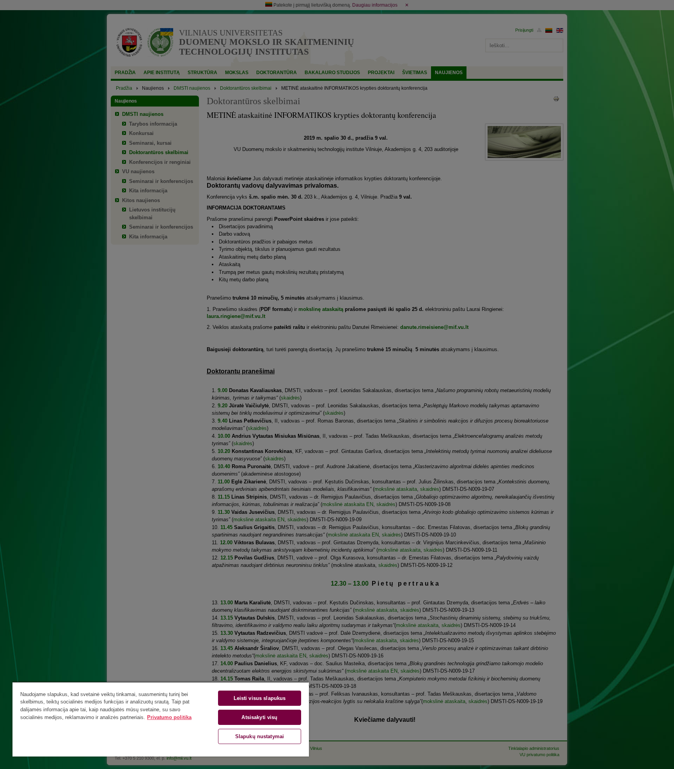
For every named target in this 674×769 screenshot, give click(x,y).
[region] (160, 719)
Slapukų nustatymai (259, 736)
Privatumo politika (169, 717)
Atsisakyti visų (259, 717)
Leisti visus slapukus (260, 698)
